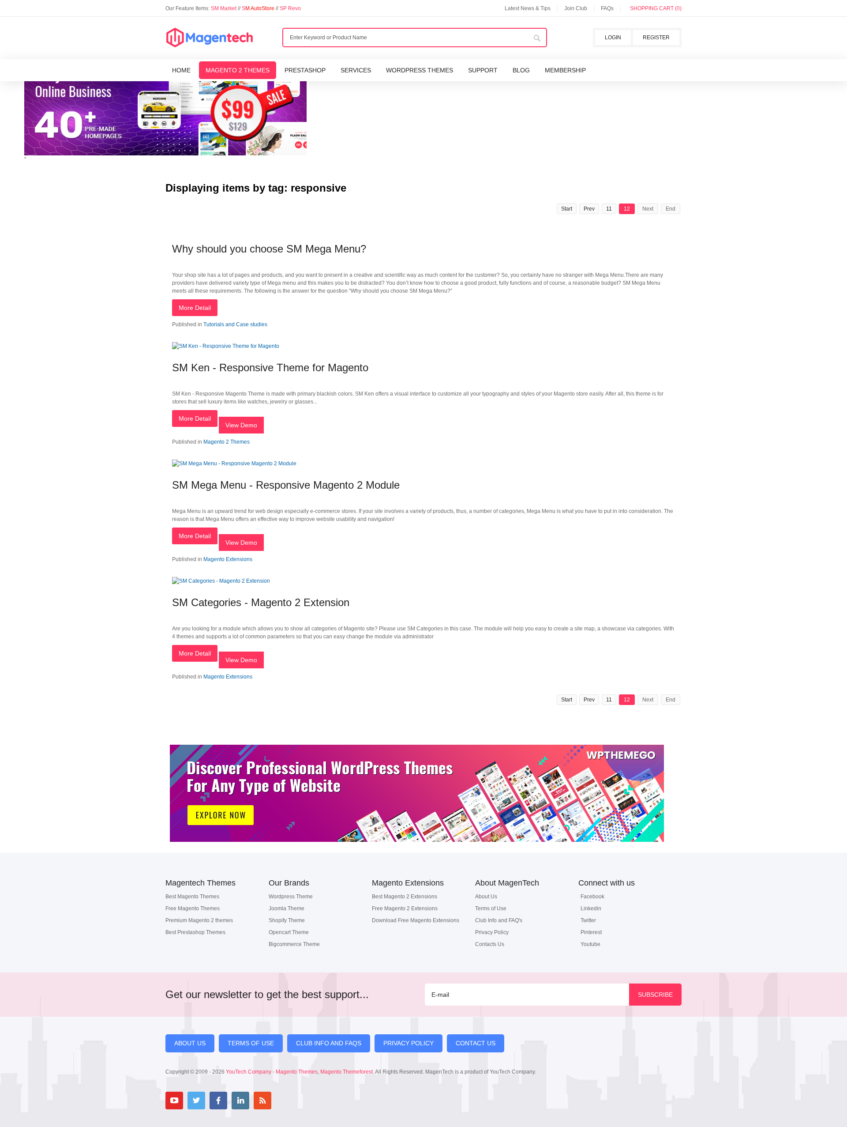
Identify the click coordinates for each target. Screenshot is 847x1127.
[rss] (262, 1100)
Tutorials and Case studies (235, 324)
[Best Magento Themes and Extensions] (209, 38)
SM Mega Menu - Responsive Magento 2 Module (286, 485)
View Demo (241, 425)
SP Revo (290, 8)
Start (566, 209)
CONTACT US (475, 1043)
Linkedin (591, 908)
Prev (589, 209)
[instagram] (284, 1100)
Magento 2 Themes (226, 442)
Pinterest (591, 932)
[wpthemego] (417, 851)
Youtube (590, 944)
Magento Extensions (227, 559)
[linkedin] (240, 1100)
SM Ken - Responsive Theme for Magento (270, 367)
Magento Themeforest (346, 1072)
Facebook (592, 896)
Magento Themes (297, 1072)
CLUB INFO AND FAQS (328, 1043)
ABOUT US (190, 1043)
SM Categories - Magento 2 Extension (260, 602)
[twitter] (196, 1100)
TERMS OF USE (251, 1043)
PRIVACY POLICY (408, 1043)
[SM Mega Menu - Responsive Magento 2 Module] (234, 463)
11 (609, 209)
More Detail (195, 307)
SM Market (224, 8)
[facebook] (218, 1100)
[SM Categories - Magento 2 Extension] (221, 581)
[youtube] (174, 1100)
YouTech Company (248, 1072)
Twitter (588, 920)
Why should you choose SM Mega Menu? (269, 249)
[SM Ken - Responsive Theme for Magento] (225, 346)
